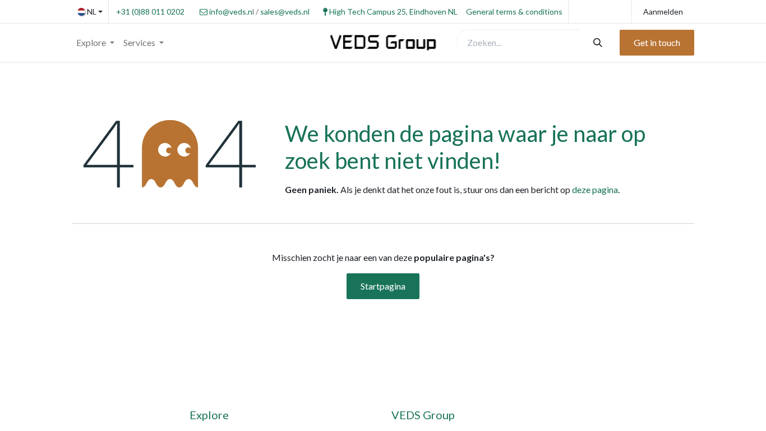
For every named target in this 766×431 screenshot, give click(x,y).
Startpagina (383, 286)
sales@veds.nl (285, 11)
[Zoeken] (596, 42)
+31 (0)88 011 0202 (150, 11)
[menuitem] (95, 42)
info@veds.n (230, 11)
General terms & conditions (514, 11)
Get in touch (657, 42)
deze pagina (595, 189)
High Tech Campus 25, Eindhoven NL (393, 11)
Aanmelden (663, 11)
